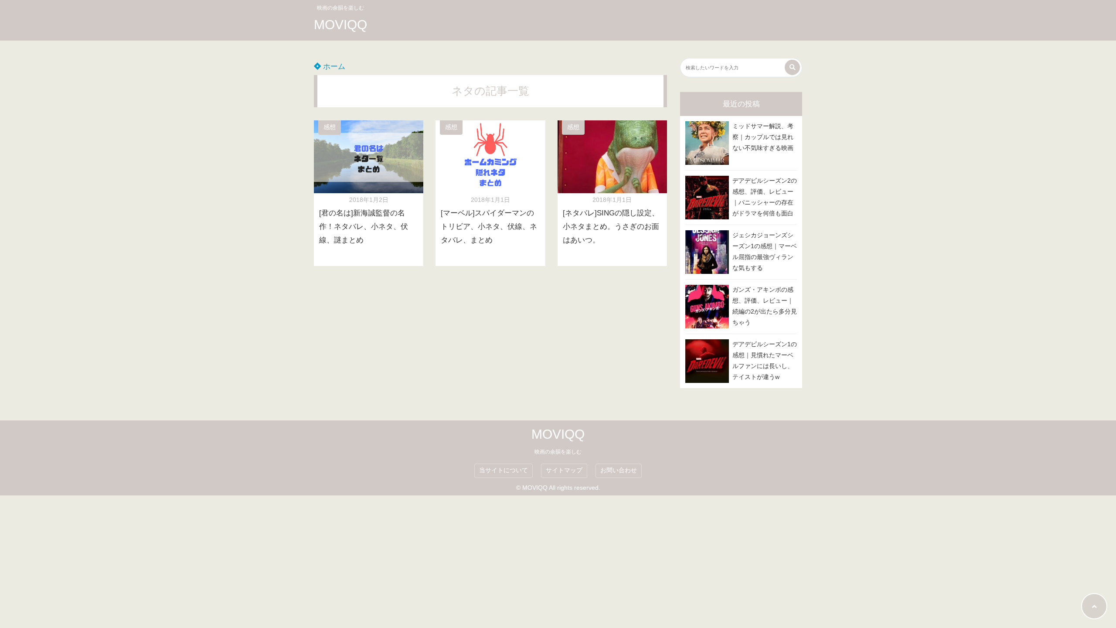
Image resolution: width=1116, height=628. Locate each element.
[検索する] (792, 67)
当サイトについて (503, 470)
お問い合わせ (618, 470)
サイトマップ (564, 470)
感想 (329, 127)
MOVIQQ (340, 24)
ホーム (333, 66)
